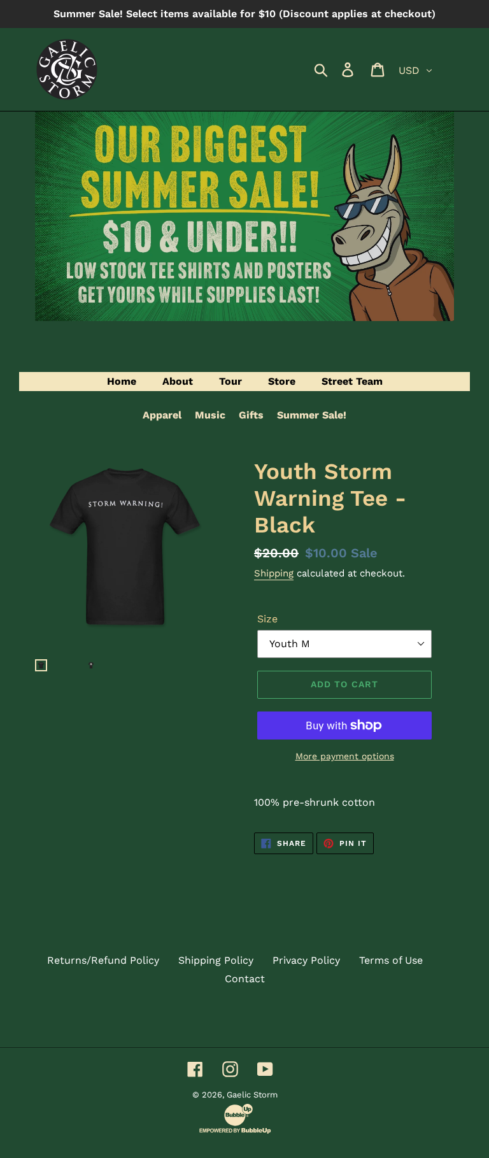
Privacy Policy (306, 960)
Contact (245, 979)
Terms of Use (391, 960)
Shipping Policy (215, 960)
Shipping (274, 573)
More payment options (344, 756)
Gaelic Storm (252, 1094)
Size (267, 619)
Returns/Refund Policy (103, 960)
